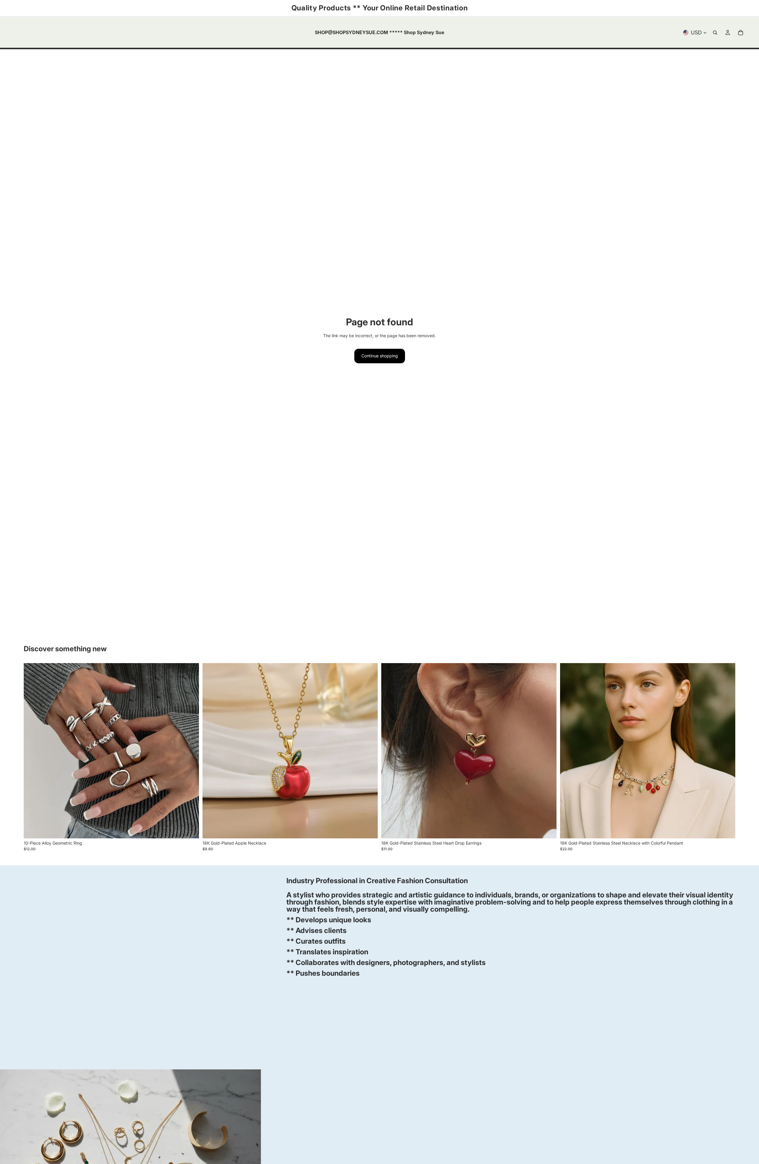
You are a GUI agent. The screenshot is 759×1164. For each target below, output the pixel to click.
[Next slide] (190, 750)
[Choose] (189, 829)
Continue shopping (379, 355)
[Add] (368, 829)
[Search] (715, 32)
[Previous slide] (33, 750)
